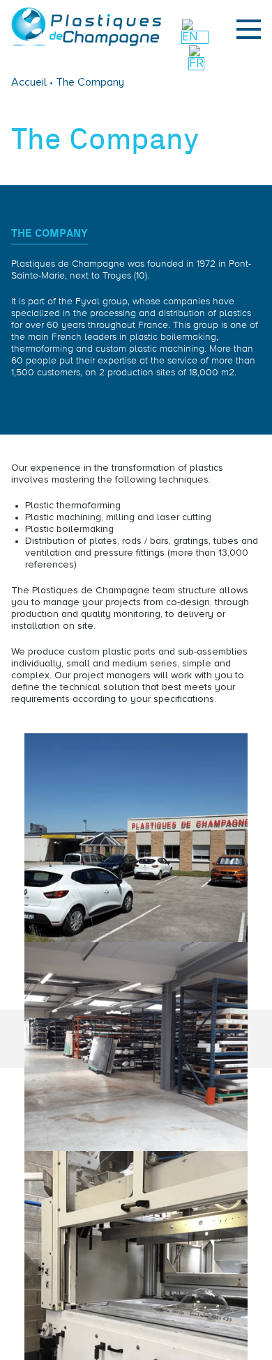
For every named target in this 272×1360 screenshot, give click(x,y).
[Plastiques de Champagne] (86, 44)
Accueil (30, 82)
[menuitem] (195, 37)
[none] (197, 53)
